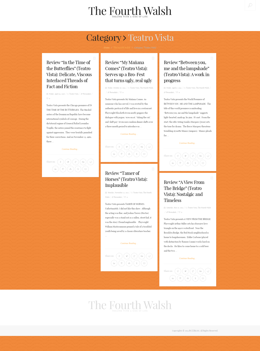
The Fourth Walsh (130, 11)
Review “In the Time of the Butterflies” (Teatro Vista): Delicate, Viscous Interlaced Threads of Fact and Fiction (69, 74)
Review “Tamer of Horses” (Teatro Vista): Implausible (126, 179)
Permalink (87, 94)
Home (107, 47)
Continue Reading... (70, 149)
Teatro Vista (73, 94)
